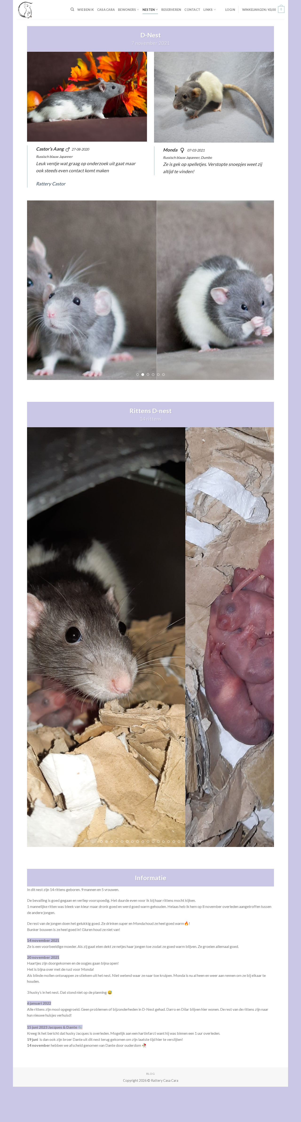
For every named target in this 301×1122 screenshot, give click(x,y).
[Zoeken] (72, 9)
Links (208, 10)
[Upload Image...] (150, 637)
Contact (192, 10)
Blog (150, 1073)
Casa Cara (106, 10)
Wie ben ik (85, 10)
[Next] (263, 290)
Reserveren (171, 10)
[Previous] (38, 290)
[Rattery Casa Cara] (39, 9)
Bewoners (127, 10)
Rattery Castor (50, 183)
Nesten (149, 10)
